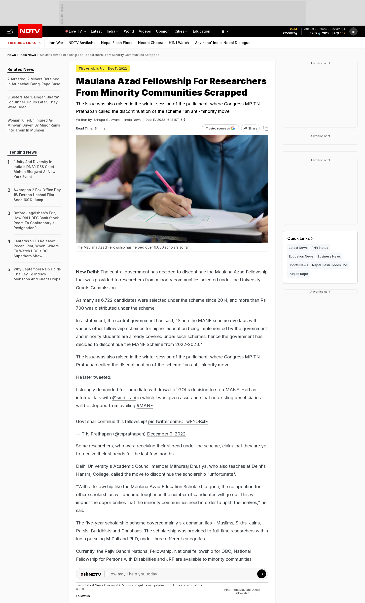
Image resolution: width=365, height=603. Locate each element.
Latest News (298, 248)
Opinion (163, 31)
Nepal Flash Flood (117, 43)
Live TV (76, 31)
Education (201, 31)
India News (133, 120)
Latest (96, 31)
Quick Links (298, 238)
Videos (145, 31)
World (129, 31)
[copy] (265, 128)
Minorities (230, 590)
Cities (179, 31)
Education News (301, 256)
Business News (329, 256)
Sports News (298, 265)
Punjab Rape (298, 274)
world (80, 589)
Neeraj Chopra (150, 43)
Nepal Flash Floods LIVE (330, 265)
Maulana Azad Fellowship (247, 591)
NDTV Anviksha (82, 43)
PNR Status (320, 248)
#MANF (145, 405)
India (111, 31)
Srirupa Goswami (107, 120)
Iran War (56, 43)
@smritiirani (124, 397)
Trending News (22, 152)
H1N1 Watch (179, 43)
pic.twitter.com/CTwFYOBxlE (178, 421)
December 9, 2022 (166, 433)
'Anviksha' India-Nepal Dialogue (222, 43)
